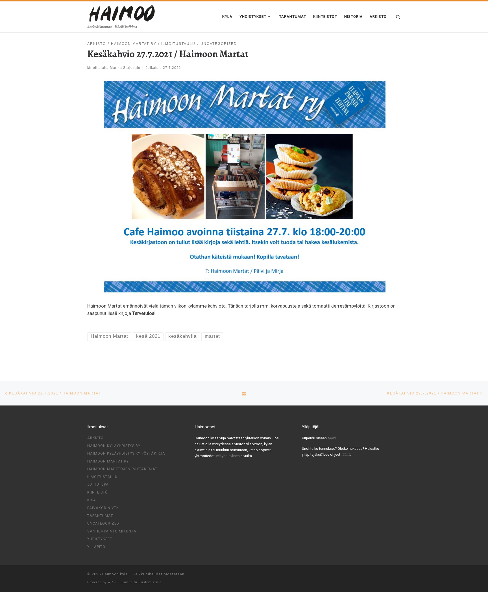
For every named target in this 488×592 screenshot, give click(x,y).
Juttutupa (98, 484)
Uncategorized (103, 523)
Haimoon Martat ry (108, 461)
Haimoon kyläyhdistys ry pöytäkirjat (127, 453)
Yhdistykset (99, 539)
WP (110, 582)
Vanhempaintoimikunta (111, 531)
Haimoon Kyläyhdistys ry (113, 446)
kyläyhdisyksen (228, 456)
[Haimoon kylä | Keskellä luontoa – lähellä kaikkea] (122, 12)
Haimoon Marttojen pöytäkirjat (122, 469)
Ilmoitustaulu (102, 477)
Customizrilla (150, 582)
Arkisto (95, 438)
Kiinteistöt (98, 492)
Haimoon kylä (115, 574)
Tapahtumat (100, 516)
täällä (332, 438)
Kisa (91, 500)
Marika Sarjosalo (125, 67)
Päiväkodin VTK (103, 508)
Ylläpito (96, 547)
